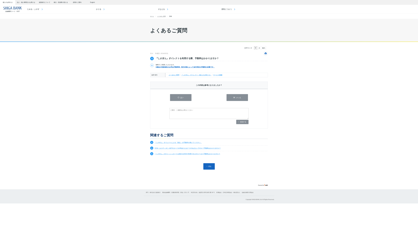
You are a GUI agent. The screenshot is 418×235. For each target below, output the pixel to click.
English (92, 2)
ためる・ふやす (33, 9)
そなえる (161, 9)
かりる (98, 9)
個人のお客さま (8, 2)
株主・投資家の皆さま (61, 2)
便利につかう (226, 9)
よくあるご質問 (161, 16)
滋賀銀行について (44, 2)
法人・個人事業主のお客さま (26, 2)
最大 (263, 48)
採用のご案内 (77, 2)
